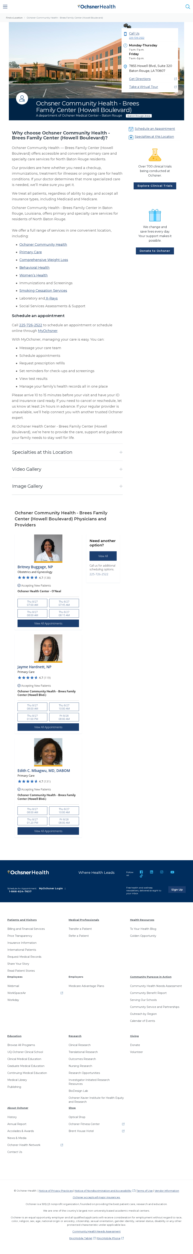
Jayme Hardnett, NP (34, 667)
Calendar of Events (142, 1021)
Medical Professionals (84, 919)
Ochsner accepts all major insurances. (96, 1197)
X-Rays (51, 298)
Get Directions (140, 79)
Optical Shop (77, 1117)
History (12, 1117)
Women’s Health (33, 275)
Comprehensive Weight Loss (43, 260)
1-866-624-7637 (20, 891)
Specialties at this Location (154, 136)
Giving (134, 1035)
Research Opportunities (84, 1073)
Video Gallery (26, 469)
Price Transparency (19, 936)
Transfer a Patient (80, 929)
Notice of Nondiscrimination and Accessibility (103, 1190)
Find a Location (14, 17)
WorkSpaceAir (16, 993)
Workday (13, 1000)
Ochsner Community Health (43, 245)
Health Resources (142, 919)
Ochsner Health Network (23, 1145)
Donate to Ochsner (155, 251)
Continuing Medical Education (27, 1073)
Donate (135, 1045)
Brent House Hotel (81, 1131)
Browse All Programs (21, 1045)
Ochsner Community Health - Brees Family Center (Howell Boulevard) (65, 17)
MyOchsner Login (51, 888)
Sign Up (178, 889)
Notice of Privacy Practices (56, 1190)
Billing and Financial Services (26, 929)
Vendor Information (167, 1190)
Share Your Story (18, 963)
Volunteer (136, 1052)
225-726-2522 (30, 325)
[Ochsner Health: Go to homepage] (96, 6)
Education (14, 1035)
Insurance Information (22, 943)
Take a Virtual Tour (143, 87)
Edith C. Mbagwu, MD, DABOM (44, 771)
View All (103, 556)
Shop (72, 1107)
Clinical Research (80, 1045)
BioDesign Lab (78, 1091)
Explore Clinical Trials (155, 185)
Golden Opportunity (143, 936)
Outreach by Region (143, 1014)
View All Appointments (48, 623)
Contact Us (14, 1152)
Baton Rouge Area (138, 115)
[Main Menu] (5, 6)
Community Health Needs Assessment (156, 986)
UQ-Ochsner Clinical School (25, 1052)
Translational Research (83, 1052)
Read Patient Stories (21, 970)
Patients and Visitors (22, 919)
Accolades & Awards (20, 1131)
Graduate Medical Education (25, 1066)
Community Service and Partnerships (154, 1007)
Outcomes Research (82, 1059)
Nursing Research (80, 1066)
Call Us (136, 35)
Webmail (13, 986)
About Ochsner (17, 1107)
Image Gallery (27, 486)
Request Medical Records (24, 956)
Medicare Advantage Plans (86, 986)
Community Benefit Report (148, 993)
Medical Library (17, 1080)
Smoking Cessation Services (43, 291)
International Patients (21, 949)
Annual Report (16, 1124)
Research (75, 1035)
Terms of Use (144, 1190)
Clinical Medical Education (24, 1059)
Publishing (14, 1087)
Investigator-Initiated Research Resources (89, 1082)
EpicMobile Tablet (80, 1238)
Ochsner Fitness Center (84, 1124)
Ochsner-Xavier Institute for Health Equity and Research (96, 1099)
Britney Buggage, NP (35, 567)
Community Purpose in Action (151, 976)
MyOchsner (47, 331)
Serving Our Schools (143, 1000)
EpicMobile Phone (108, 1238)
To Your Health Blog (143, 929)
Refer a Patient (79, 936)
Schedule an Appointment (155, 129)
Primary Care (30, 252)
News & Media (16, 1138)
